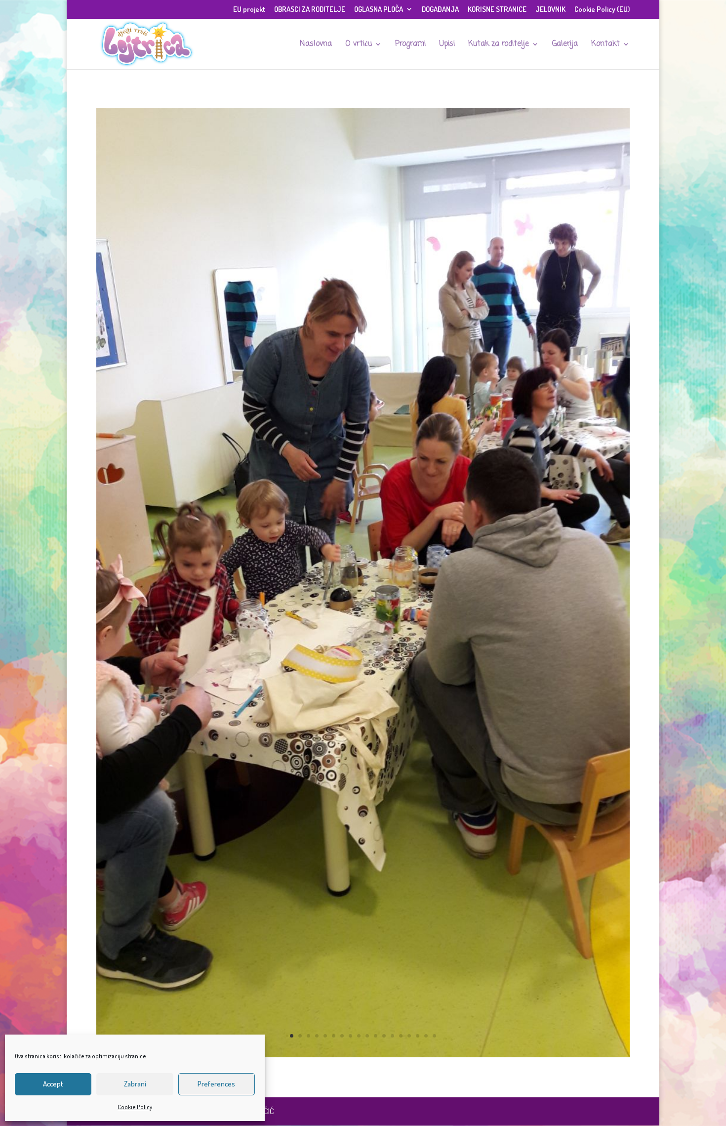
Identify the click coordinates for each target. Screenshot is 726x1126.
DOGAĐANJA (440, 9)
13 (392, 1036)
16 (417, 1036)
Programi (410, 45)
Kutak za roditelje (498, 45)
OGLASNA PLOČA (378, 9)
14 (401, 1036)
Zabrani (135, 1083)
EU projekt (249, 9)
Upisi (447, 45)
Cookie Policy (135, 1107)
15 (409, 1036)
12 (384, 1036)
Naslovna (316, 45)
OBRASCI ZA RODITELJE (309, 9)
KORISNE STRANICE (497, 9)
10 (367, 1036)
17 (426, 1036)
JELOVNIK (550, 9)
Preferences (216, 1083)
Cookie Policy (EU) (602, 9)
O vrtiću (358, 45)
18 (434, 1036)
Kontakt (605, 45)
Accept (53, 1083)
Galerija (565, 45)
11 (375, 1036)
